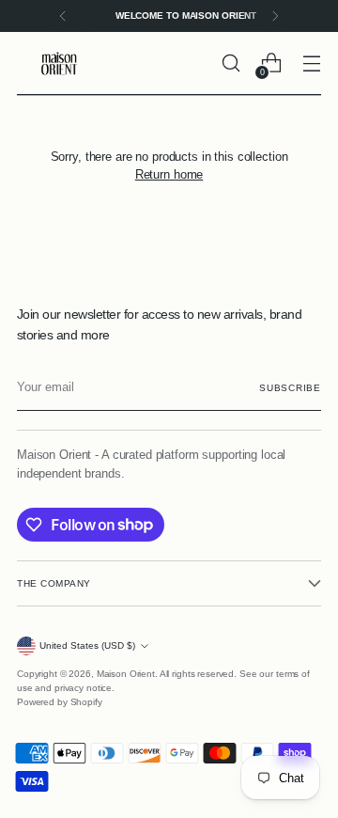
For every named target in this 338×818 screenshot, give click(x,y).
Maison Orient (126, 674)
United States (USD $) (87, 645)
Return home (169, 174)
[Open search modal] (230, 63)
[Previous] (63, 16)
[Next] (275, 16)
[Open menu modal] (311, 63)
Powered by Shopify (59, 702)
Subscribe (290, 388)
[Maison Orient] (59, 63)
